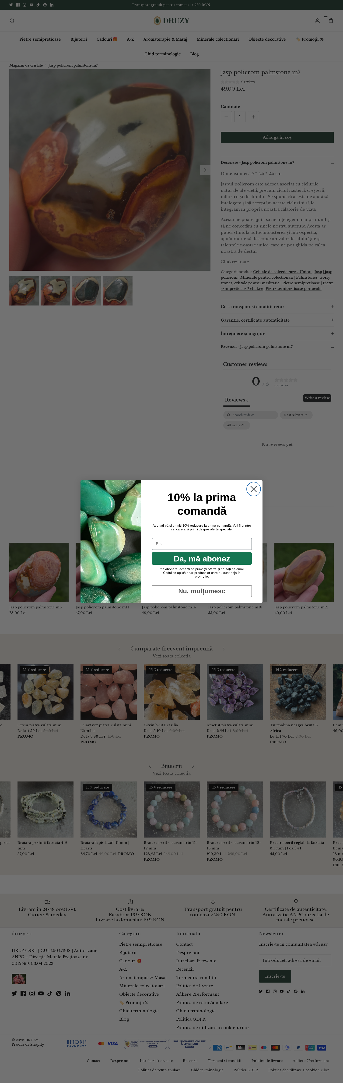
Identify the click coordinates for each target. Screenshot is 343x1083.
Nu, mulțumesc (201, 591)
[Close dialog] (254, 489)
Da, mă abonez (202, 558)
